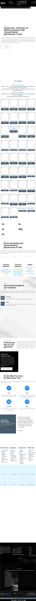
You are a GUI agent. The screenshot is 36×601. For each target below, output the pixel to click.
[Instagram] (17, 560)
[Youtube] (35, 595)
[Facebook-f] (12, 560)
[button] (6, 46)
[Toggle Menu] (29, 7)
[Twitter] (15, 560)
